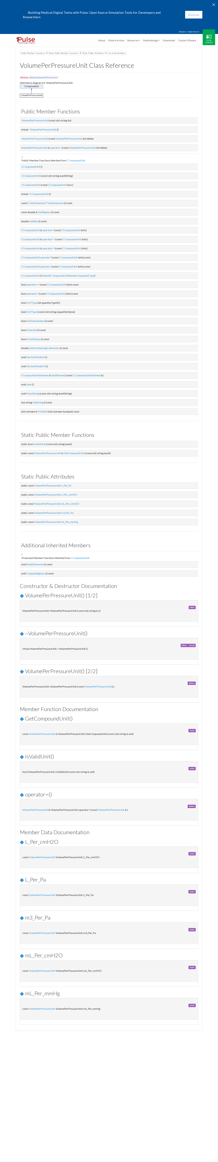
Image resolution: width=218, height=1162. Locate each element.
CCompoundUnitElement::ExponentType (72, 275)
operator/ (45, 266)
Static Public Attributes (93, 53)
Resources (133, 40)
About (101, 40)
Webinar (194, 15)
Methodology (150, 40)
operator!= (33, 293)
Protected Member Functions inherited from (55, 557)
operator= (55, 147)
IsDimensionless (35, 320)
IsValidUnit (39, 443)
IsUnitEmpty (34, 339)
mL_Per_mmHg (69, 521)
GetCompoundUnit (74, 453)
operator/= (48, 248)
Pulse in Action (116, 40)
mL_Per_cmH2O (70, 503)
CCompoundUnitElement (35, 375)
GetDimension (56, 202)
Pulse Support (209, 41)
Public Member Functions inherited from (53, 160)
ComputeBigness (35, 573)
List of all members (117, 53)
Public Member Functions (33, 53)
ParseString (32, 393)
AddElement (58, 375)
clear (29, 384)
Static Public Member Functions (64, 53)
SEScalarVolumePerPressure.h (43, 77)
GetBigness (44, 212)
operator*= (48, 239)
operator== (33, 284)
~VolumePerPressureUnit (42, 129)
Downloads (169, 40)
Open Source (193, 31)
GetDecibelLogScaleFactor (44, 347)
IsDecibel (32, 329)
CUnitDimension (37, 202)
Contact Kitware (187, 40)
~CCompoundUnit (39, 193)
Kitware (182, 31)
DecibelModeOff (36, 366)
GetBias (33, 221)
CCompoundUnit (76, 160)
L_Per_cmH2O (69, 494)
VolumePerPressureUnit (35, 120)
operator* (45, 257)
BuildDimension (35, 564)
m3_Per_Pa (67, 512)
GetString (38, 402)
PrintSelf (42, 411)
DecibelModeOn (35, 357)
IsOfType (32, 302)
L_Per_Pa (66, 485)
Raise (45, 275)
